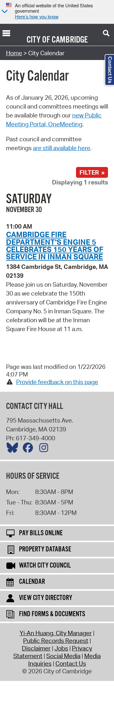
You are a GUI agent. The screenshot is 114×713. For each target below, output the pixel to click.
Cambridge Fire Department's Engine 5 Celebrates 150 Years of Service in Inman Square (54, 245)
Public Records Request (55, 640)
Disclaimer (36, 648)
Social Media (63, 656)
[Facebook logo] (29, 449)
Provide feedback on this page (57, 382)
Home (14, 53)
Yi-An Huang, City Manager (56, 633)
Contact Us (70, 663)
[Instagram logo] (45, 449)
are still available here (61, 148)
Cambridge (70, 40)
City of (38, 40)
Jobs (61, 648)
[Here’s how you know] (4, 12)
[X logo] (14, 449)
